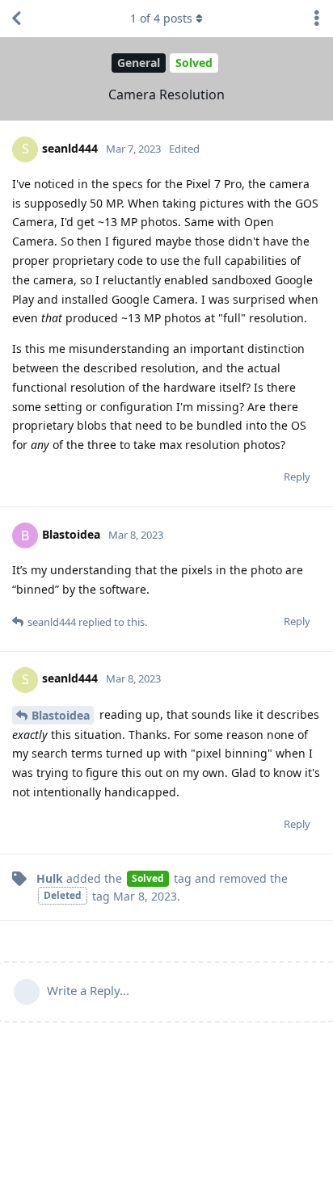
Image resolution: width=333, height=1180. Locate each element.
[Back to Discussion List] (16, 18)
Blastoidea (61, 715)
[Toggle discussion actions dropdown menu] (317, 18)
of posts (161, 18)
